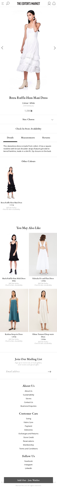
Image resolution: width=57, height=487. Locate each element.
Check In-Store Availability (29, 128)
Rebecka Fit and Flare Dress (43, 278)
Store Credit (28, 437)
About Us (28, 391)
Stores (28, 398)
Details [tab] (10, 137)
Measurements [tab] (28, 137)
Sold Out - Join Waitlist (28, 480)
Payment (28, 426)
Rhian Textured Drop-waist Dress (43, 335)
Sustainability (28, 395)
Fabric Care (28, 422)
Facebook (28, 461)
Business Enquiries (28, 406)
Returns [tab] (46, 137)
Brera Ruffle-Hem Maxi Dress (11, 203)
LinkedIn (28, 468)
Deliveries (28, 430)
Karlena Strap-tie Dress (14, 334)
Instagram (28, 465)
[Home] (28, 3)
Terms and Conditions (28, 448)
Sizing (28, 418)
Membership (28, 445)
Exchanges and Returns (28, 433)
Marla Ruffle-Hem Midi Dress (13, 278)
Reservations (28, 441)
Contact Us (28, 402)
